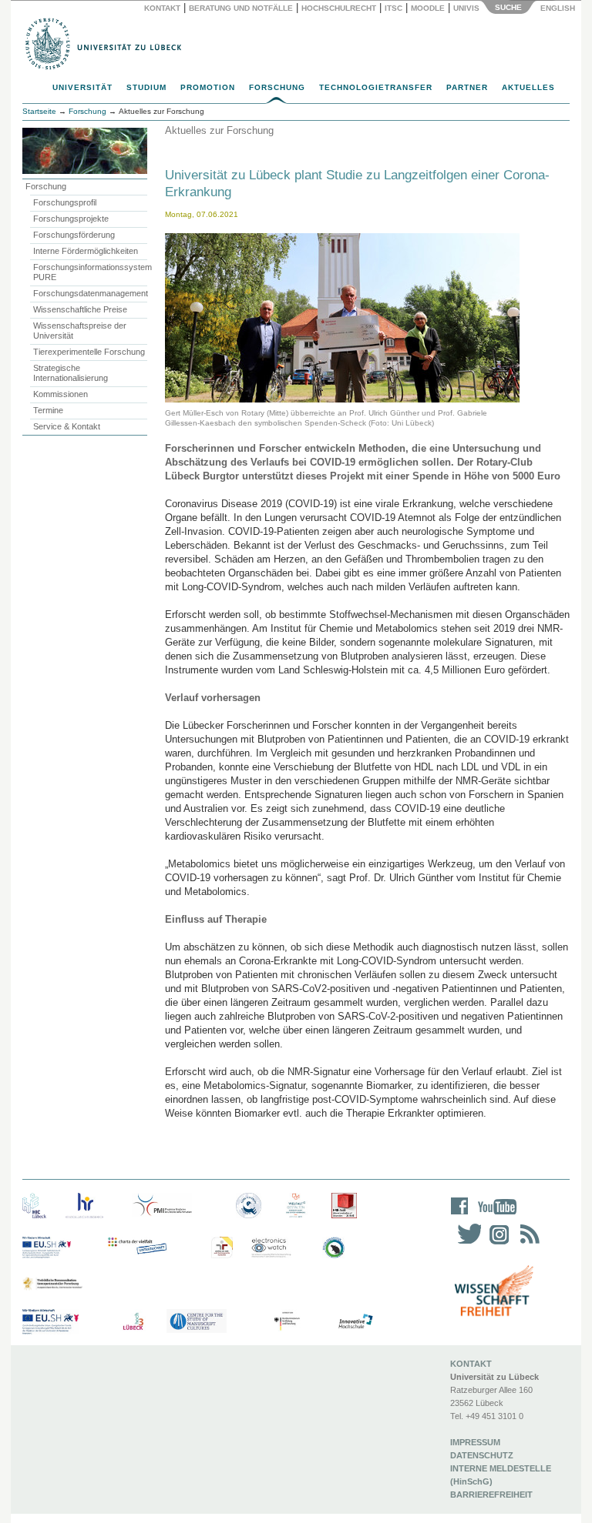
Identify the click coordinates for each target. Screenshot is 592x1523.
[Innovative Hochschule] (355, 1321)
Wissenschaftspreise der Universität (79, 330)
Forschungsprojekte (71, 218)
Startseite (39, 111)
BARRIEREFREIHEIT (491, 1494)
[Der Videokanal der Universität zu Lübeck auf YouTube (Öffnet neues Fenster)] (494, 1216)
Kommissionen (60, 394)
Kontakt (162, 8)
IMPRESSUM (475, 1442)
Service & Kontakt (66, 426)
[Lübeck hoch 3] (133, 1321)
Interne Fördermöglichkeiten (85, 251)
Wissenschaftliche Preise (80, 309)
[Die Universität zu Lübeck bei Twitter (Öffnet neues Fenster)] (465, 1244)
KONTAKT (471, 1363)
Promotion (207, 87)
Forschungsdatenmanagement (90, 293)
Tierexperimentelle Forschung (89, 351)
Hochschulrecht (338, 8)
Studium (146, 87)
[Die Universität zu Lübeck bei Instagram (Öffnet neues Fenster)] (496, 1244)
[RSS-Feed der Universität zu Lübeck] (527, 1244)
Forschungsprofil (64, 202)
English (558, 8)
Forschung (277, 87)
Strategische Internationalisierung (70, 372)
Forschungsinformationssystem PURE (90, 272)
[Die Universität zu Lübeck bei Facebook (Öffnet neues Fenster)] (459, 1216)
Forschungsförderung (74, 234)
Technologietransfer (375, 87)
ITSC (393, 8)
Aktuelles (528, 87)
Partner (467, 87)
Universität (82, 87)
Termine (48, 410)
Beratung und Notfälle (241, 8)
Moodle (428, 8)
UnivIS (466, 8)
